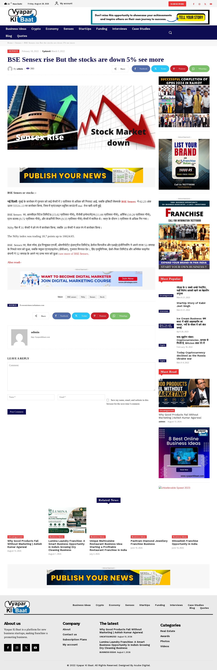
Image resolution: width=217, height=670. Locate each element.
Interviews (164, 311)
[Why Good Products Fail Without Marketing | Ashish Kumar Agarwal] (184, 393)
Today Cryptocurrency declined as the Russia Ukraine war (191, 355)
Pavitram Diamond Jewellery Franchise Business (149, 542)
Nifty (83, 297)
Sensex (18, 43)
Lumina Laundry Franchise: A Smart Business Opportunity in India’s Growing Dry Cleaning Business (66, 545)
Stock (102, 297)
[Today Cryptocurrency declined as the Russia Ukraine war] (166, 357)
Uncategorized (166, 295)
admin (20, 69)
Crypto (162, 345)
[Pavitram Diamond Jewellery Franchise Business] (149, 520)
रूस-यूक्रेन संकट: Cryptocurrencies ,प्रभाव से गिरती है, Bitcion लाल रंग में (192, 340)
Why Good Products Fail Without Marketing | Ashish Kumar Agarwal (180, 416)
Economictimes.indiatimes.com (32, 305)
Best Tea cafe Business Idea (166, 326)
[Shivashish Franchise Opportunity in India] (191, 520)
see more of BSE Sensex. (74, 253)
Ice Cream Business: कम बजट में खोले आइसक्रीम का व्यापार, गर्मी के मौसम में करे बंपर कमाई (191, 323)
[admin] (10, 68)
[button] (170, 32)
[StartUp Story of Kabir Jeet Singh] (166, 308)
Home (10, 43)
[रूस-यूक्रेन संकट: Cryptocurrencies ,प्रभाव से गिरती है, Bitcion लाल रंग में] (166, 342)
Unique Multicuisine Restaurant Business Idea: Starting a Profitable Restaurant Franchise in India (108, 545)
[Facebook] (194, 4)
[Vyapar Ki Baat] (38, 16)
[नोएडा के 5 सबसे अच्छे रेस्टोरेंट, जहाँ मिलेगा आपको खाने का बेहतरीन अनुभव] (166, 292)
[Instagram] (199, 4)
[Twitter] (205, 4)
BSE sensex (71, 297)
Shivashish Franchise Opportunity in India (185, 542)
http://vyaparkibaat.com (40, 337)
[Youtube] (211, 4)
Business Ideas (56, 536)
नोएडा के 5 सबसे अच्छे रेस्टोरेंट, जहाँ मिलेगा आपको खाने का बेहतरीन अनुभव (193, 290)
